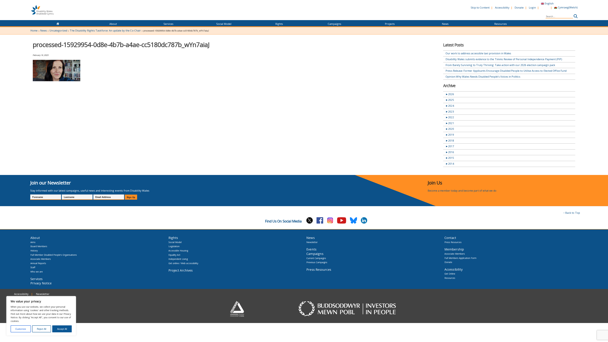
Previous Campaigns (316, 262)
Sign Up (131, 197)
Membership (454, 249)
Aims (32, 242)
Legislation (174, 246)
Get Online (449, 273)
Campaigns (334, 24)
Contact (450, 238)
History (34, 250)
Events (311, 249)
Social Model (223, 24)
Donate (519, 7)
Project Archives (180, 270)
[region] (41, 316)
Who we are (36, 271)
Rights (279, 24)
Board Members (38, 246)
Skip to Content (480, 7)
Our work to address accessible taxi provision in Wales (478, 53)
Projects (390, 24)
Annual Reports (38, 263)
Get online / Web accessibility (183, 263)
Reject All (41, 328)
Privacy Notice (41, 283)
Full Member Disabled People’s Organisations (53, 254)
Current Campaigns (316, 258)
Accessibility (502, 7)
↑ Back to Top (571, 213)
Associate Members (40, 258)
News (445, 24)
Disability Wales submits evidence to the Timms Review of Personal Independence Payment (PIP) (504, 59)
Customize (20, 328)
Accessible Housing (178, 250)
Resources (500, 24)
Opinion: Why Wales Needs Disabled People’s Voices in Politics (483, 76)
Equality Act (174, 254)
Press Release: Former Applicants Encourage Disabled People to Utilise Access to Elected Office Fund (506, 71)
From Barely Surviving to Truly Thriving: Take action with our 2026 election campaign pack (500, 65)
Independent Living (178, 258)
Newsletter (312, 242)
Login (532, 7)
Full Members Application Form (460, 258)
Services (168, 24)
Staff (32, 267)
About (113, 24)
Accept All (62, 328)
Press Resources (318, 269)
